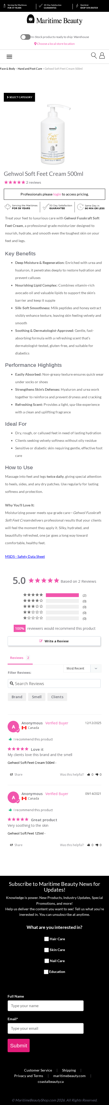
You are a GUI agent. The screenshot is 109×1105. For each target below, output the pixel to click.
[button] (90, 774)
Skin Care (57, 950)
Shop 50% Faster (89, 6)
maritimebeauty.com (69, 1076)
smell (37, 696)
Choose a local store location (56, 44)
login (57, 194)
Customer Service (38, 1070)
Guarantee (52, 6)
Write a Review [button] (57, 641)
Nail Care (57, 961)
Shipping (69, 1070)
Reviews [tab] (16, 657)
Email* (13, 1019)
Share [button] (18, 774)
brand (17, 696)
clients (57, 696)
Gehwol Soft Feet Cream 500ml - (32, 762)
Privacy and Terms (28, 1076)
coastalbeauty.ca (51, 1081)
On (26, 37)
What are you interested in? (54, 927)
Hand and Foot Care (30, 68)
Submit (18, 1045)
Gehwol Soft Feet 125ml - (26, 833)
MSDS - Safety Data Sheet (25, 556)
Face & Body (7, 68)
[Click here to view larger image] (55, 134)
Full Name (16, 996)
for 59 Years (17, 6)
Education (57, 972)
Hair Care (57, 939)
